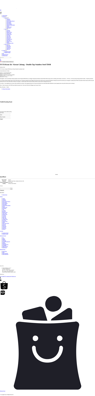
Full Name (2, 112)
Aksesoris (8, 19)
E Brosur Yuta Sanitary (6, 88)
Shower (3, 206)
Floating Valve (9, 34)
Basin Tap (8, 45)
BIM (3, 53)
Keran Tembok (4, 203)
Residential (4, 243)
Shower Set (9, 48)
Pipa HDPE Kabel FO (6, 241)
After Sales (4, 240)
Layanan (3, 50)
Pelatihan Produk (7, 52)
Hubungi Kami (4, 55)
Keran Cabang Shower (11, 21)
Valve (5, 29)
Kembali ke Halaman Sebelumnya (7, 61)
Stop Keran (9, 27)
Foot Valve (8, 35)
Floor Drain (9, 46)
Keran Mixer (4, 204)
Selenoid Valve (9, 41)
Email (1, 114)
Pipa (3, 237)
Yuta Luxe (6, 44)
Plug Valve (8, 40)
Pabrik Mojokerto (5, 254)
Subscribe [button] (2, 190)
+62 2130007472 (3, 276)
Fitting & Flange (5, 246)
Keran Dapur (4, 202)
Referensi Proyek (5, 54)
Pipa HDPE (4, 245)
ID (0, 59)
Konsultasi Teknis (7, 51)
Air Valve (8, 30)
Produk (3, 16)
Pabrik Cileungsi (5, 253)
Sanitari (5, 17)
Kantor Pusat (4, 251)
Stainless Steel (4, 207)
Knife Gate (8, 38)
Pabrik (3, 252)
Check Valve (9, 33)
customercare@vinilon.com (11, 276)
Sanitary (3, 198)
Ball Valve (8, 31)
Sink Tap (8, 49)
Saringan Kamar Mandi (6, 205)
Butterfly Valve (9, 32)
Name (11, 188)
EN (0, 10)
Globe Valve (9, 37)
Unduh (1, 119)
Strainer (8, 42)
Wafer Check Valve (10, 43)
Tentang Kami (4, 15)
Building (3, 239)
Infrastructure (4, 247)
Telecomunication (5, 244)
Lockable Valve (9, 39)
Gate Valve (8, 36)
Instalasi (3, 242)
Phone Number (2, 116)
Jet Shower (8, 20)
